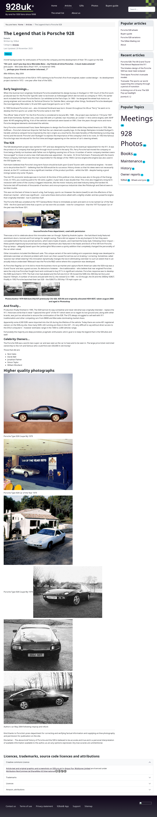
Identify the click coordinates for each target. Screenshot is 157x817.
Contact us (11, 806)
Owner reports (130, 174)
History (8, 54)
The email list (57, 13)
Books (127, 153)
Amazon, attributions (15, 789)
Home (54, 5)
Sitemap (88, 806)
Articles (68, 5)
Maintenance (131, 161)
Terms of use (26, 806)
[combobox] (141, 9)
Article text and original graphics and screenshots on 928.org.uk (34, 768)
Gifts (81, 5)
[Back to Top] (154, 814)
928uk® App (63, 806)
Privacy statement (44, 806)
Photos (94, 5)
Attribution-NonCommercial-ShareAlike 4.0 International (30, 771)
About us (76, 13)
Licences (9, 783)
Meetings (137, 118)
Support (76, 806)
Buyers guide (112, 5)
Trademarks (11, 777)
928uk (124, 179)
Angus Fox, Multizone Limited (77, 768)
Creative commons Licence (17, 762)
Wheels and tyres (138, 180)
